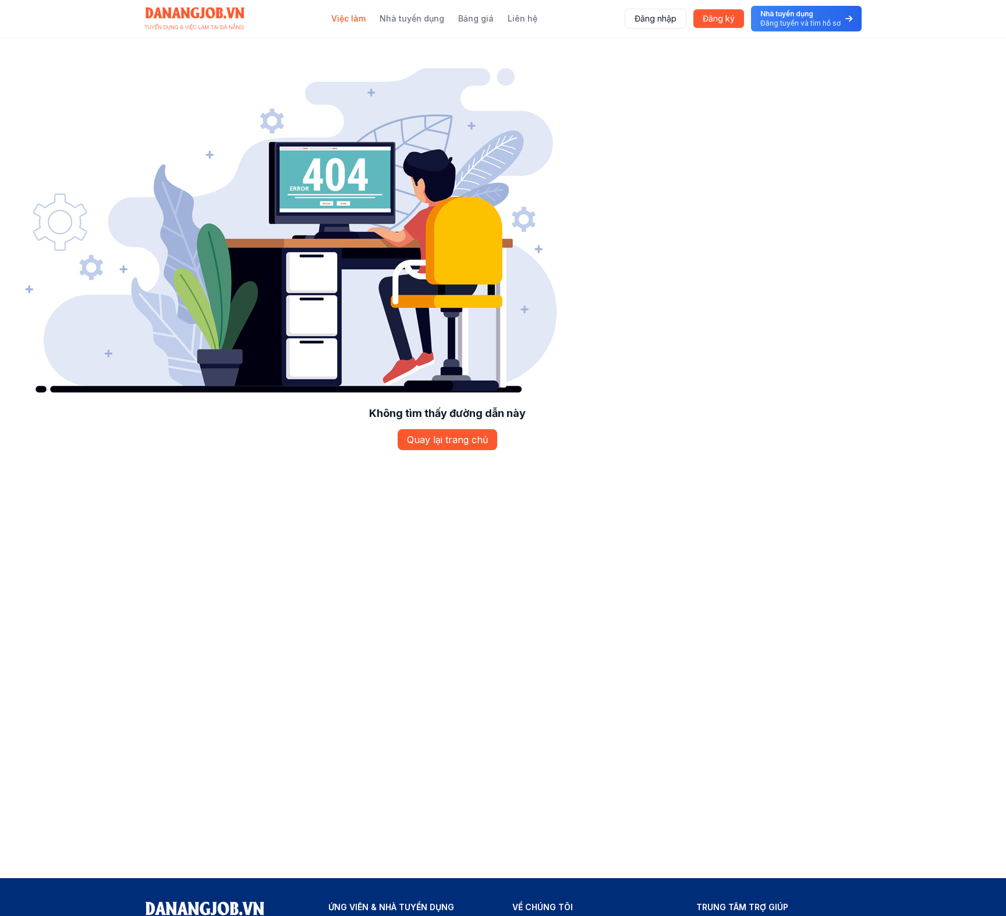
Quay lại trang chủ (447, 439)
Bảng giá (476, 18)
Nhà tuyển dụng (412, 18)
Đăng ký (719, 18)
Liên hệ (522, 18)
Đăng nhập (655, 18)
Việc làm (348, 18)
